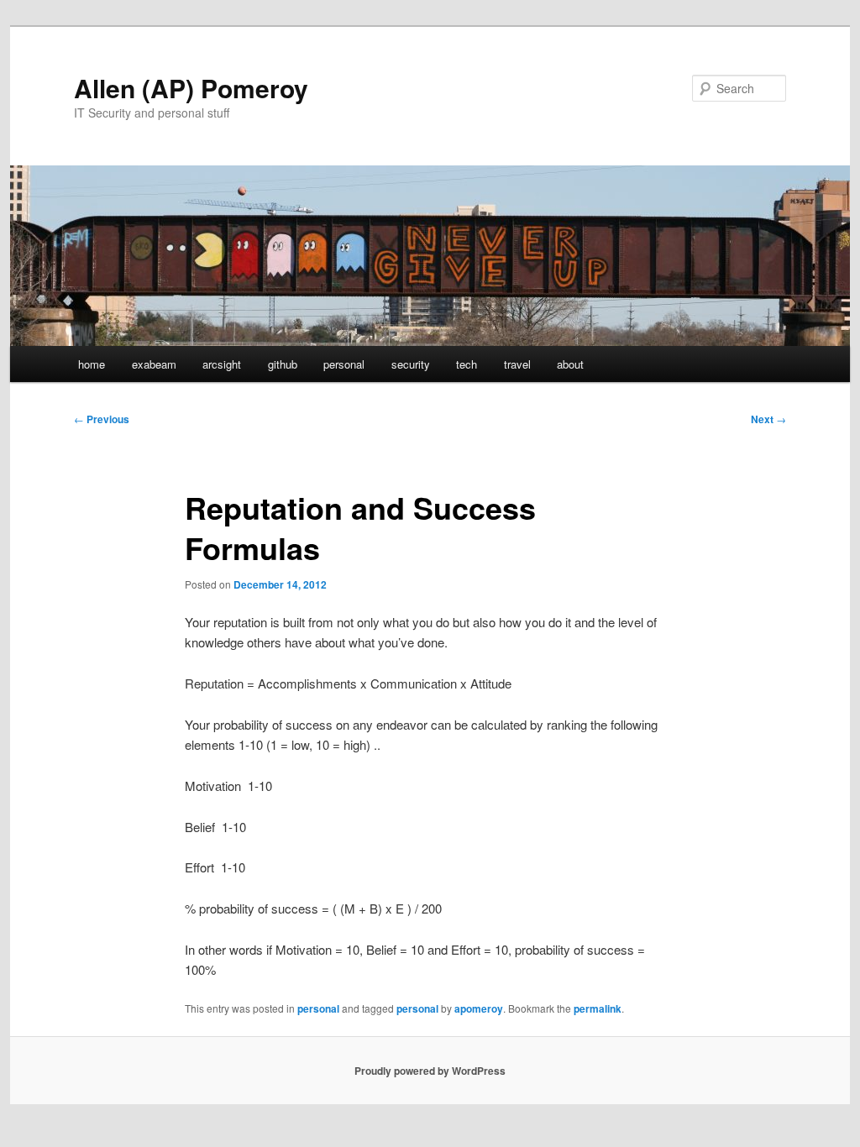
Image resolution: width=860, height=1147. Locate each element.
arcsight (221, 364)
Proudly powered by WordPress (430, 1070)
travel (517, 364)
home (91, 364)
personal (343, 364)
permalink (597, 1008)
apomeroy (478, 1008)
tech (466, 364)
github (282, 364)
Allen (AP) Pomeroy (191, 88)
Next (768, 419)
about (570, 364)
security (410, 364)
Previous (101, 419)
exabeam (154, 364)
